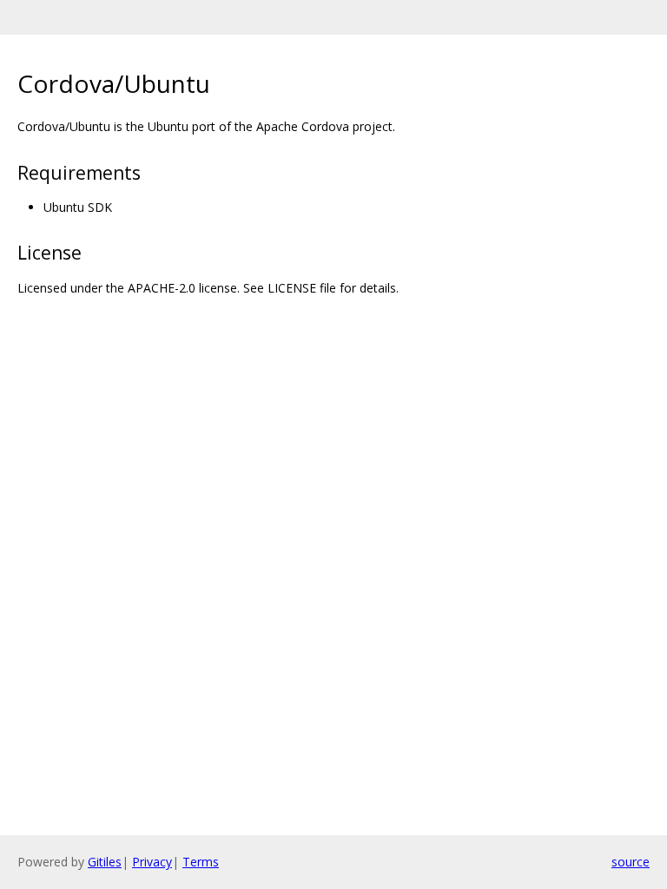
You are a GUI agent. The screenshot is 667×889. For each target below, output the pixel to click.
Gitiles (105, 861)
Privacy (152, 861)
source (630, 861)
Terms (200, 861)
